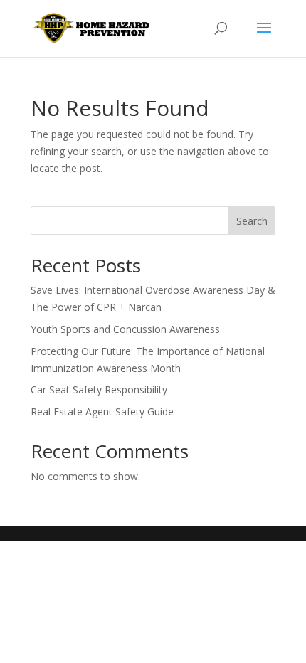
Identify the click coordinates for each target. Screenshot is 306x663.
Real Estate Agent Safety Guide (102, 411)
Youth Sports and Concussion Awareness (125, 329)
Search (252, 221)
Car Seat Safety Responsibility (99, 389)
